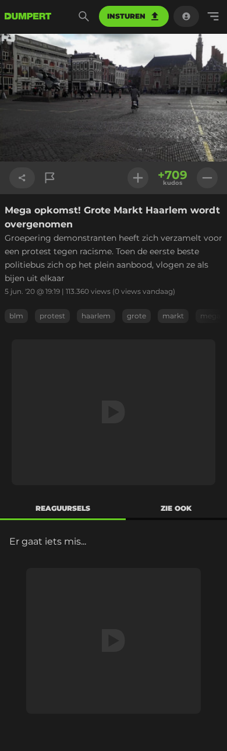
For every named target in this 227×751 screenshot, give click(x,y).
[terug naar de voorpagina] (28, 16)
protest (52, 315)
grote (136, 315)
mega (210, 315)
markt (173, 315)
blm (16, 315)
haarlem (96, 315)
